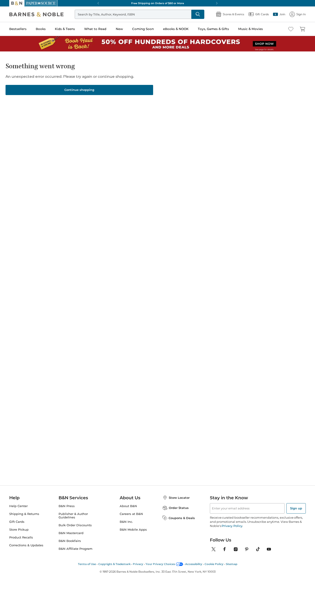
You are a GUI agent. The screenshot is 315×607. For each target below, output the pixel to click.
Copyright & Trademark (114, 564)
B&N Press (67, 506)
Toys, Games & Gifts (213, 29)
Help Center (18, 506)
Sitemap (231, 564)
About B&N (128, 506)
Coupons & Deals (182, 518)
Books (41, 29)
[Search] (197, 14)
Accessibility (193, 564)
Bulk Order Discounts (75, 525)
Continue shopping (79, 90)
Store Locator (179, 497)
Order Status (179, 508)
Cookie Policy (214, 564)
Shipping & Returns (24, 514)
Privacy (138, 564)
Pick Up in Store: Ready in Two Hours (161, 3)
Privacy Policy (232, 526)
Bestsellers (18, 29)
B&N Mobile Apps (133, 529)
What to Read (95, 29)
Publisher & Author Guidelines (73, 515)
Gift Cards (16, 521)
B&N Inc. (126, 521)
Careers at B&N (131, 514)
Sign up (296, 508)
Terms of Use (87, 564)
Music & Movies (250, 29)
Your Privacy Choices (160, 564)
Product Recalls (21, 537)
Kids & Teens (65, 29)
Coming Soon (143, 29)
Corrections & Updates (26, 545)
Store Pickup (19, 529)
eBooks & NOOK (176, 29)
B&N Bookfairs (70, 541)
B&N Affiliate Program (75, 548)
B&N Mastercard (71, 533)
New (119, 29)
